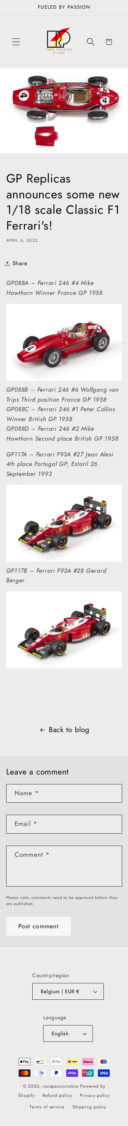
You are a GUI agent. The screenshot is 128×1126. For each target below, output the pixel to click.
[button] (16, 42)
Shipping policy (89, 1107)
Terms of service (47, 1107)
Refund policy (57, 1095)
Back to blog (69, 729)
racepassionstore (61, 1086)
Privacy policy (95, 1095)
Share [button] (19, 263)
